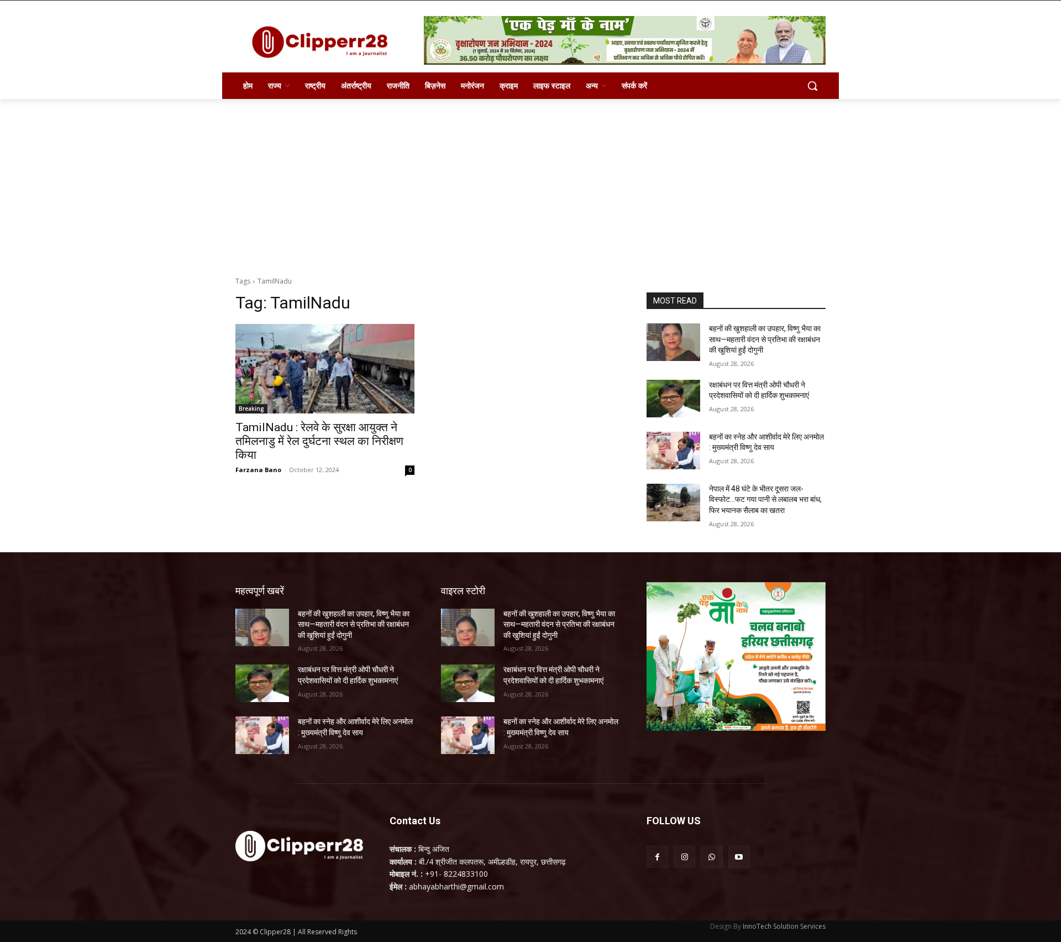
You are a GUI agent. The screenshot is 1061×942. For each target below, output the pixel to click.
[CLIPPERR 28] (323, 42)
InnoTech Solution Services (784, 926)
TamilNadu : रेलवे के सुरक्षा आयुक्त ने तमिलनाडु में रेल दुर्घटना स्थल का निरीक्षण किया (319, 441)
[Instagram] (684, 856)
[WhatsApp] (711, 856)
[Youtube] (739, 856)
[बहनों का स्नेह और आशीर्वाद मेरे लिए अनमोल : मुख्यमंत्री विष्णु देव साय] (673, 450)
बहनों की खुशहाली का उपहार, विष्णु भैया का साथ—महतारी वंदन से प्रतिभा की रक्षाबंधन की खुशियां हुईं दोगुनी (765, 339)
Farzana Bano (258, 469)
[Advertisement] (530, 181)
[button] (812, 85)
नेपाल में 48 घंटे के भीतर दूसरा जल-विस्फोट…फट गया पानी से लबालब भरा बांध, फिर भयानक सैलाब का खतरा (765, 499)
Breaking (251, 408)
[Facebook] (657, 856)
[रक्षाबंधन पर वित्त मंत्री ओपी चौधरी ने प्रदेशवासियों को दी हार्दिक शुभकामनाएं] (673, 398)
